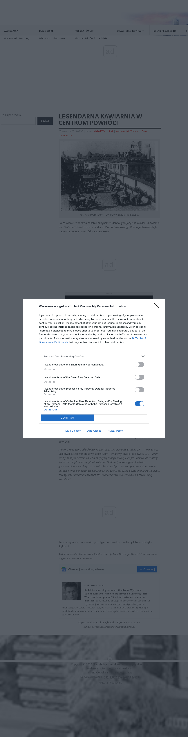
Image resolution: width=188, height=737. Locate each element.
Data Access (94, 430)
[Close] (157, 306)
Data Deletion (73, 430)
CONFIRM (67, 417)
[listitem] (94, 356)
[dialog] (94, 368)
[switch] (139, 364)
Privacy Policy (115, 430)
